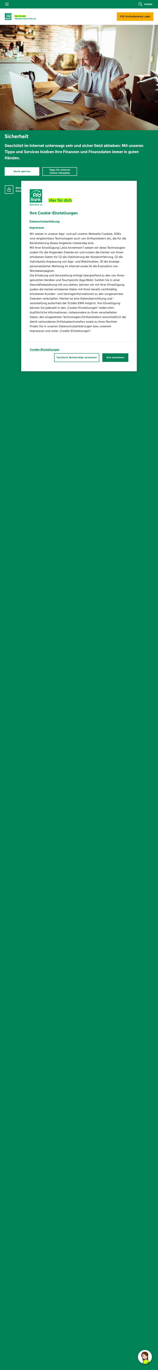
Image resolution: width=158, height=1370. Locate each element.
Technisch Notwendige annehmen (76, 357)
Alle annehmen (115, 357)
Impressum (36, 227)
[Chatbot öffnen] (145, 1357)
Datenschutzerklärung (44, 221)
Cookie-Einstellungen (44, 349)
